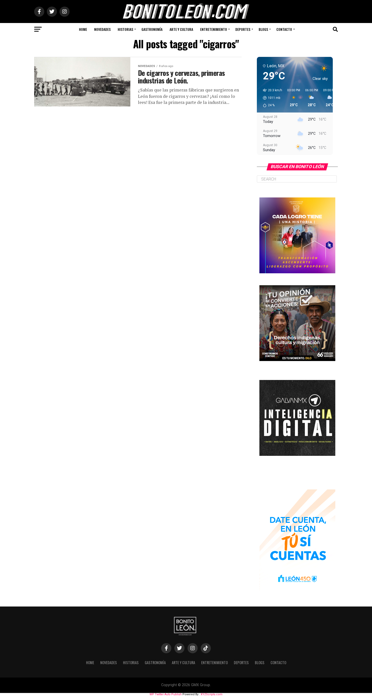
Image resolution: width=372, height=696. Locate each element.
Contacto (284, 29)
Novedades (102, 29)
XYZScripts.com (211, 694)
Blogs (263, 29)
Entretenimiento (213, 29)
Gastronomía (151, 29)
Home (83, 29)
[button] (271, 97)
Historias (125, 29)
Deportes (242, 29)
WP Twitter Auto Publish (166, 694)
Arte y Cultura (181, 29)
